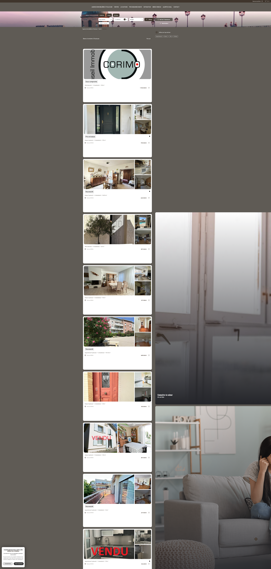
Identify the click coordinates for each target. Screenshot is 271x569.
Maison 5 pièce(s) (96, 195)
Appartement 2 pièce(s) (96, 510)
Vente (99, 29)
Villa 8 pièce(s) (94, 85)
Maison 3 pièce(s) (95, 404)
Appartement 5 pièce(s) (97, 352)
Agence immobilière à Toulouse (89, 29)
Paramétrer (8, 563)
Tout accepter (18, 563)
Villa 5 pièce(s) (94, 246)
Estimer (116, 15)
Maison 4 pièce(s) (95, 140)
